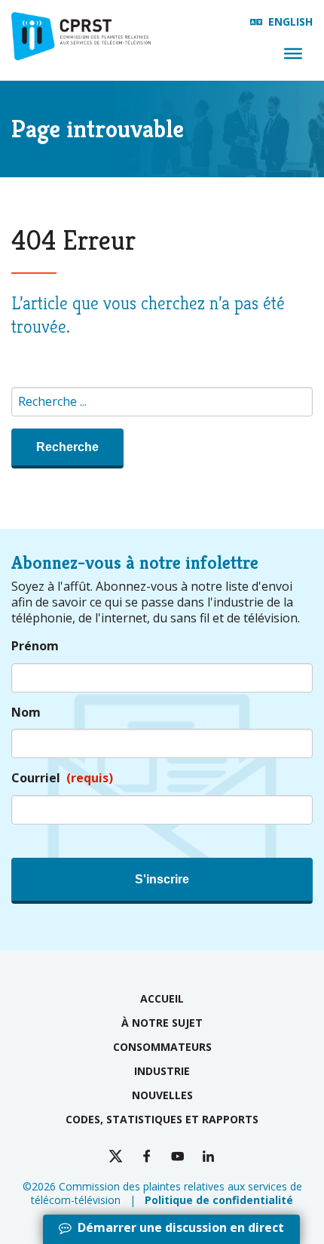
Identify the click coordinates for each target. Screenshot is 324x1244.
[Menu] (293, 53)
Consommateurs (162, 1047)
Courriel (62, 778)
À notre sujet (162, 1022)
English (290, 21)
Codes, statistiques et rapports (162, 1119)
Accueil (162, 998)
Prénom (35, 646)
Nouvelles (162, 1095)
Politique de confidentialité (219, 1200)
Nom (26, 712)
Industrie (162, 1071)
